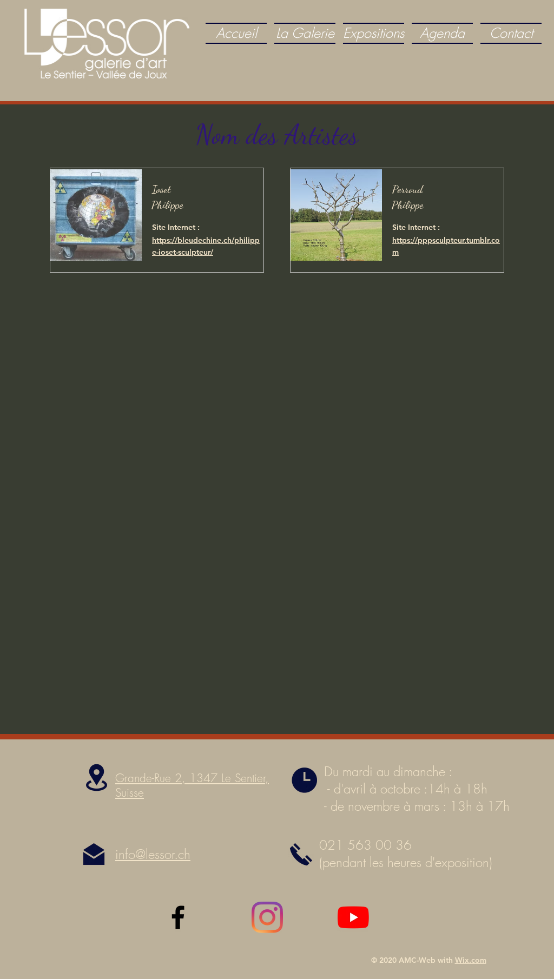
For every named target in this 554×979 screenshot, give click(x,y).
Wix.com (470, 960)
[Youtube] (353, 917)
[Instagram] (267, 917)
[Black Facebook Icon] (178, 917)
